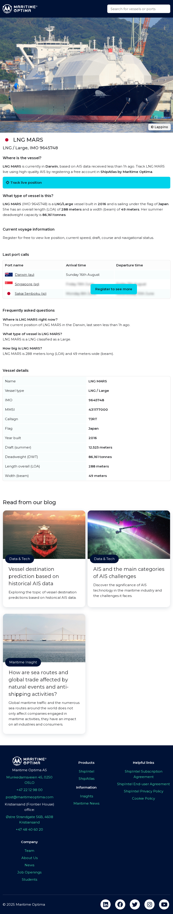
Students (29, 879)
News (29, 865)
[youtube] (164, 904)
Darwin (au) (24, 274)
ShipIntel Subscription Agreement (143, 774)
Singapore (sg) (27, 284)
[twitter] (135, 904)
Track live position (26, 182)
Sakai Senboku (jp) (31, 293)
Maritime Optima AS (29, 770)
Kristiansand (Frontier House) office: (29, 807)
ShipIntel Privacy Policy (143, 791)
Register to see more (113, 289)
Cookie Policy (143, 798)
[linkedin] (105, 904)
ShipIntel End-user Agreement (143, 784)
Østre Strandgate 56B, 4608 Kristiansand (29, 819)
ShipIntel (86, 771)
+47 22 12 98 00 (29, 790)
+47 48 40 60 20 (29, 829)
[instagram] (149, 904)
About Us (29, 858)
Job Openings (29, 872)
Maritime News (86, 803)
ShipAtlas (86, 778)
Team (29, 850)
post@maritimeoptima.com (29, 797)
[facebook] (120, 904)
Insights (86, 796)
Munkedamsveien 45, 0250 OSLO (29, 780)
